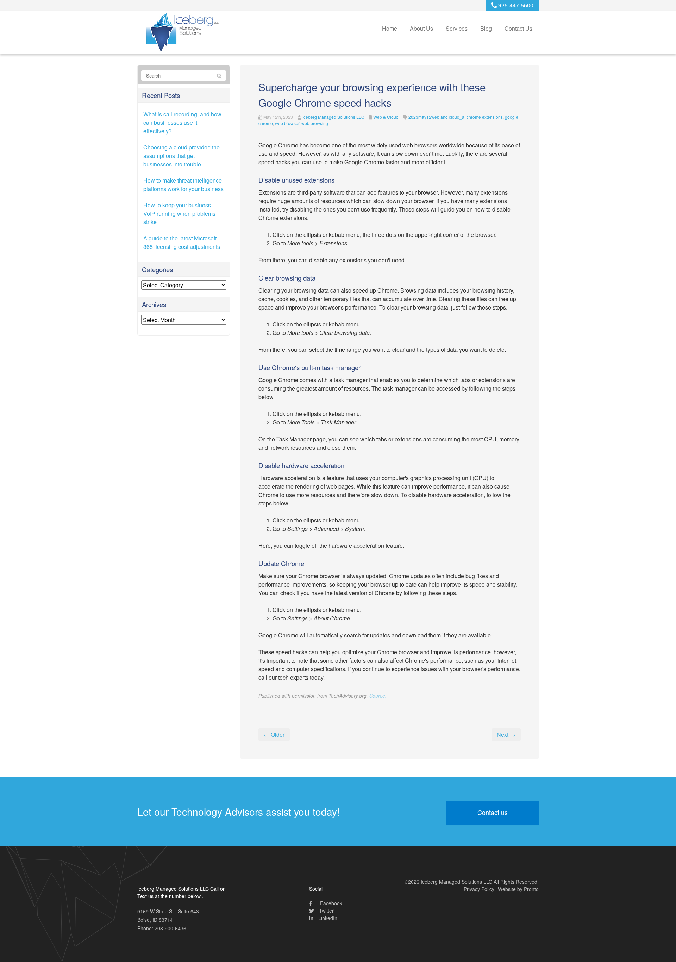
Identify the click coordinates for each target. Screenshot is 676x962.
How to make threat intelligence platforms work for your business (183, 184)
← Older (274, 734)
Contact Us (518, 28)
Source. (378, 695)
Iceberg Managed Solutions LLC (333, 117)
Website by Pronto (518, 889)
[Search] (219, 75)
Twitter (326, 910)
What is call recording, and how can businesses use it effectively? (182, 122)
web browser (287, 123)
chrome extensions (485, 117)
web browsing (314, 123)
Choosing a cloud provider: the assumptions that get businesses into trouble (181, 155)
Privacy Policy (479, 889)
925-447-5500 (515, 5)
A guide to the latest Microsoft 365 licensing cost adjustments (181, 242)
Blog (486, 28)
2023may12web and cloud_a (436, 117)
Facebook (330, 903)
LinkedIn (327, 917)
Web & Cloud (386, 117)
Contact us (492, 812)
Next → (506, 734)
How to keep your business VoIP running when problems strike (179, 213)
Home (389, 28)
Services (457, 28)
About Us (421, 28)
